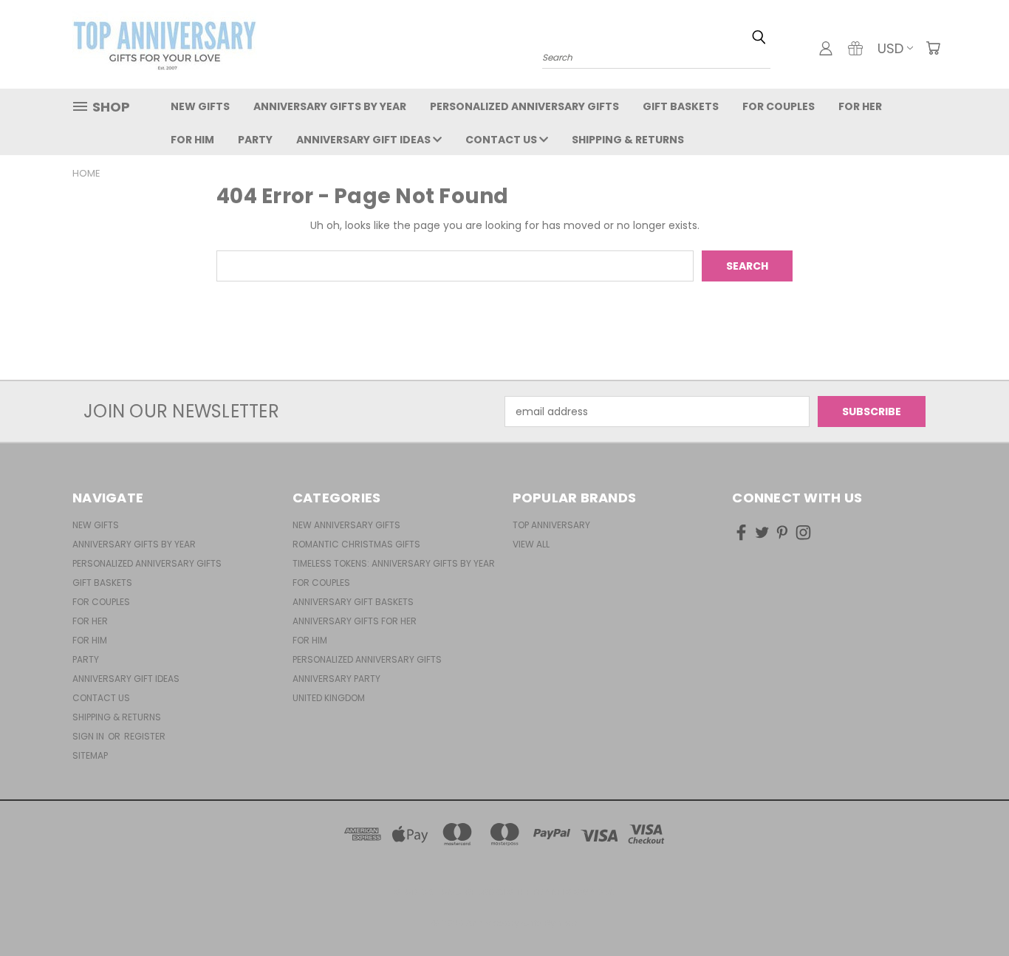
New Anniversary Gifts (346, 525)
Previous (970, 910)
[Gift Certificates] (855, 48)
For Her (860, 106)
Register (144, 736)
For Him (192, 139)
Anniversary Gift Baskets (353, 601)
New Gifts (200, 106)
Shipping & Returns (628, 139)
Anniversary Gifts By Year (329, 106)
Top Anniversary (551, 525)
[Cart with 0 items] (933, 48)
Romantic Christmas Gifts (356, 544)
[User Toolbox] (825, 48)
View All (531, 544)
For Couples (778, 106)
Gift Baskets (681, 106)
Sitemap (90, 755)
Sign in (89, 736)
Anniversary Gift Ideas (364, 139)
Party (255, 139)
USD (890, 48)
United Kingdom (329, 698)
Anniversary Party (336, 678)
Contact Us (502, 139)
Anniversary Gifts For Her (355, 621)
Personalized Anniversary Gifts (524, 106)
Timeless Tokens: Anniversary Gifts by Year (394, 563)
